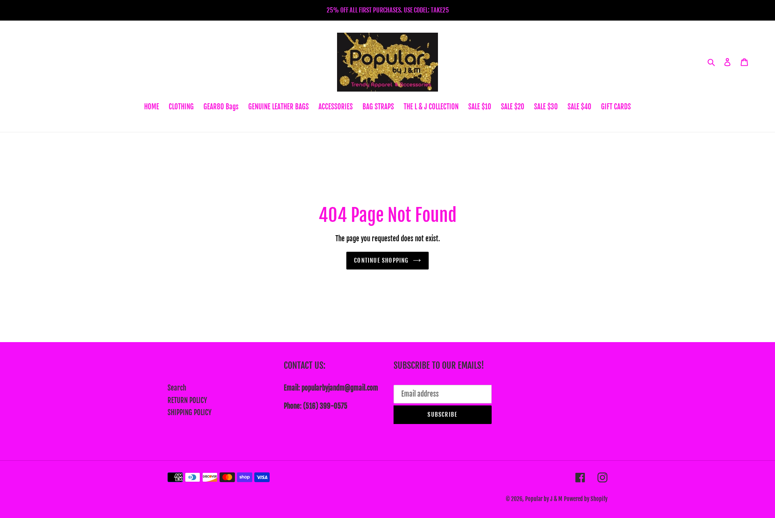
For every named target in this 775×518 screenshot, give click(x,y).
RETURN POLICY (187, 400)
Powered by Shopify (585, 498)
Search (177, 388)
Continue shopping (381, 260)
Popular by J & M (543, 498)
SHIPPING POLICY (190, 412)
